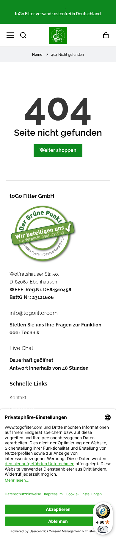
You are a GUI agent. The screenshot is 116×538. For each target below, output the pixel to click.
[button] (23, 35)
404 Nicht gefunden (67, 55)
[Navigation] (12, 35)
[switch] (103, 529)
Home (37, 55)
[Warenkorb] (104, 35)
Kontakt (18, 397)
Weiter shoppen (58, 150)
